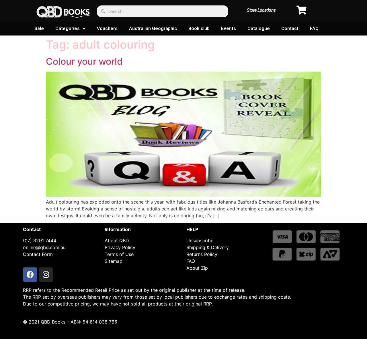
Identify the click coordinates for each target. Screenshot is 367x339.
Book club (199, 28)
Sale (39, 28)
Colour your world (84, 61)
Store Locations (261, 10)
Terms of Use (119, 254)
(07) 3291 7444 (39, 240)
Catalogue (258, 28)
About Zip (197, 268)
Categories (67, 28)
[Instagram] (46, 274)
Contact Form (38, 254)
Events (228, 28)
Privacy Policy (120, 247)
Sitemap (113, 261)
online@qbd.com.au (44, 247)
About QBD (117, 240)
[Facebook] (30, 274)
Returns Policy (201, 254)
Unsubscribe (199, 240)
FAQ (314, 28)
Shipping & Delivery (207, 247)
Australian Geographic (153, 28)
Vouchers (107, 28)
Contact (289, 28)
